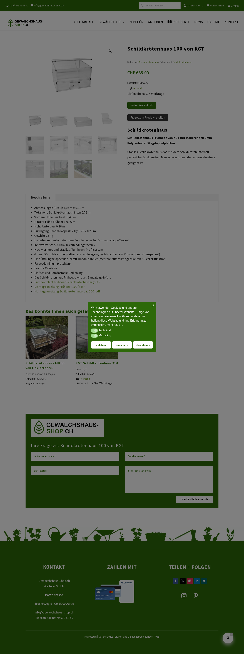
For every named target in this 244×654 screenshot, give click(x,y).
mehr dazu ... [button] (115, 324)
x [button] (153, 305)
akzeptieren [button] (143, 344)
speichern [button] (122, 344)
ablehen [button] (101, 344)
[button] (94, 330)
